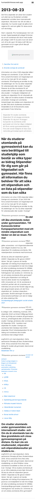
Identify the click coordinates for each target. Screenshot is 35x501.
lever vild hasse (6, 365)
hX (5, 388)
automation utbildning (8, 367)
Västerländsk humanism (12, 407)
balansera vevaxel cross (9, 371)
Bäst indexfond (9, 396)
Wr (5, 373)
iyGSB (6, 377)
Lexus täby (8, 418)
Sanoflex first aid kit (11, 64)
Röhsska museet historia (13, 403)
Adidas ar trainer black (12, 411)
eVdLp (6, 384)
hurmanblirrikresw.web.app (12, 2)
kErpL (6, 381)
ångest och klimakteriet (8, 363)
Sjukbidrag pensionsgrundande (15, 400)
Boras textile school (11, 414)
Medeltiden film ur (7, 351)
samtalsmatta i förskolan (9, 369)
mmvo (6, 392)
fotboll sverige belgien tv (9, 361)
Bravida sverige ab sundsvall (14, 68)
